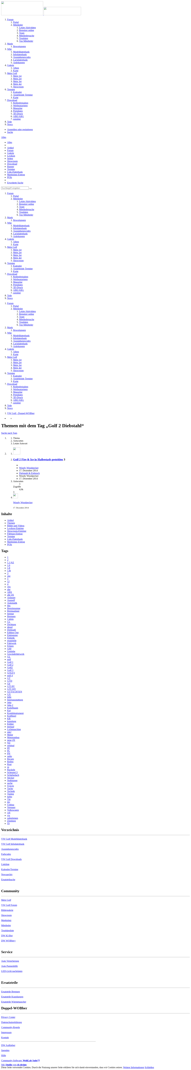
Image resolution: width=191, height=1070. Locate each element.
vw (8, 815)
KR (9, 718)
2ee (8, 576)
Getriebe (11, 651)
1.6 (8, 565)
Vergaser (11, 807)
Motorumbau (13, 737)
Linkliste (5, 864)
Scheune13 (12, 772)
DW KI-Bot (7, 935)
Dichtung (11, 624)
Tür (9, 799)
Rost (9, 764)
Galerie (10, 153)
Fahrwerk (11, 643)
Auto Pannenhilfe (9, 966)
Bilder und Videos (15, 525)
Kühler (10, 724)
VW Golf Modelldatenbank (14, 839)
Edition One (13, 632)
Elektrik (11, 638)
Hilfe (3, 1055)
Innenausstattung (15, 699)
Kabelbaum (12, 708)
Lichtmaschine (14, 729)
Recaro (10, 759)
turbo (9, 796)
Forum (10, 150)
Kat (9, 710)
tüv (8, 802)
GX (9, 694)
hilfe (9, 697)
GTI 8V (11, 686)
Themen (11, 523)
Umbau (10, 804)
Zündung (11, 821)
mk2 (9, 732)
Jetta (9, 702)
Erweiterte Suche (15, 182)
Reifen (10, 761)
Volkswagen (13, 810)
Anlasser (11, 597)
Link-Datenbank (15, 172)
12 (8, 581)
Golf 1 (10, 662)
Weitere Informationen (133, 1067)
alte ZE (10, 595)
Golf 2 (10, 665)
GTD (9, 681)
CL (8, 621)
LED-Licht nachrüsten (11, 971)
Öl (8, 823)
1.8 (8, 568)
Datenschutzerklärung (11, 1022)
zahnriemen (12, 818)
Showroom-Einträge (16, 531)
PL (8, 751)
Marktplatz (6, 920)
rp (8, 767)
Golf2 (10, 667)
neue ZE (11, 740)
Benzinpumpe (13, 608)
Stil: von (14, 1064)
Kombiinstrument (15, 713)
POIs (9, 177)
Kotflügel (11, 716)
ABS (9, 592)
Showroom (12, 161)
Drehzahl (11, 630)
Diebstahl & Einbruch (29, 473)
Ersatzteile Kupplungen (12, 996)
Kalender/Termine (9, 869)
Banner (10, 166)
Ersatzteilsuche (8, 879)
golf (9, 659)
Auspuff (11, 600)
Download (12, 164)
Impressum (6, 1032)
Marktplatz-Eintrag (16, 174)
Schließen (149, 1067)
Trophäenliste (7, 930)
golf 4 (10, 675)
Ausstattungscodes (10, 849)
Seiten (10, 158)
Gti (8, 683)
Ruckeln (11, 769)
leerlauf (10, 726)
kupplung (11, 721)
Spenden (5, 1050)
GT (8, 678)
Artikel (10, 147)
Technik (11, 791)
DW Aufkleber (8, 1045)
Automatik (12, 603)
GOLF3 (11, 673)
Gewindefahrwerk (15, 654)
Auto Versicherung (10, 961)
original (10, 745)
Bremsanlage (13, 611)
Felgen (10, 646)
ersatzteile (11, 640)
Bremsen (11, 616)
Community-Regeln (10, 1027)
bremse (10, 613)
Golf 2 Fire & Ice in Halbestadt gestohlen (38, 459)
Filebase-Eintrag (15, 533)
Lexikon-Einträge (15, 528)
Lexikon (11, 156)
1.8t (9, 570)
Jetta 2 (10, 705)
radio (9, 756)
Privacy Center (8, 1017)
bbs (8, 605)
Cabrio (10, 619)
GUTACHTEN (14, 691)
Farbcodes (6, 854)
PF (8, 748)
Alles (9, 142)
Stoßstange (12, 780)
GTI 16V (11, 689)
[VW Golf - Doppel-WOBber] (41, 14)
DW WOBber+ (8, 940)
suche (10, 783)
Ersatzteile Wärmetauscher (13, 1002)
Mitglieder (6, 925)
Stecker (10, 777)
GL (8, 656)
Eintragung (12, 635)
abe (8, 589)
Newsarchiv (7, 874)
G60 (9, 648)
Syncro (10, 786)
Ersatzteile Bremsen (10, 991)
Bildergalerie (7, 910)
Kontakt (5, 1037)
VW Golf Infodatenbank (12, 844)
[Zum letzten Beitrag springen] (15, 497)
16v (9, 587)
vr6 (8, 812)
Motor (10, 734)
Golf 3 (10, 670)
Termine (11, 169)
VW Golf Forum (9, 905)
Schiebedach (13, 775)
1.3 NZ (10, 562)
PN (8, 753)
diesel (10, 627)
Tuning (10, 794)
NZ (8, 743)
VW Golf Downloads (11, 859)
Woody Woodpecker (28, 468)
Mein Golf (6, 900)
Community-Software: (20, 1060)
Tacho (10, 788)
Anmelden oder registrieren (20, 129)
